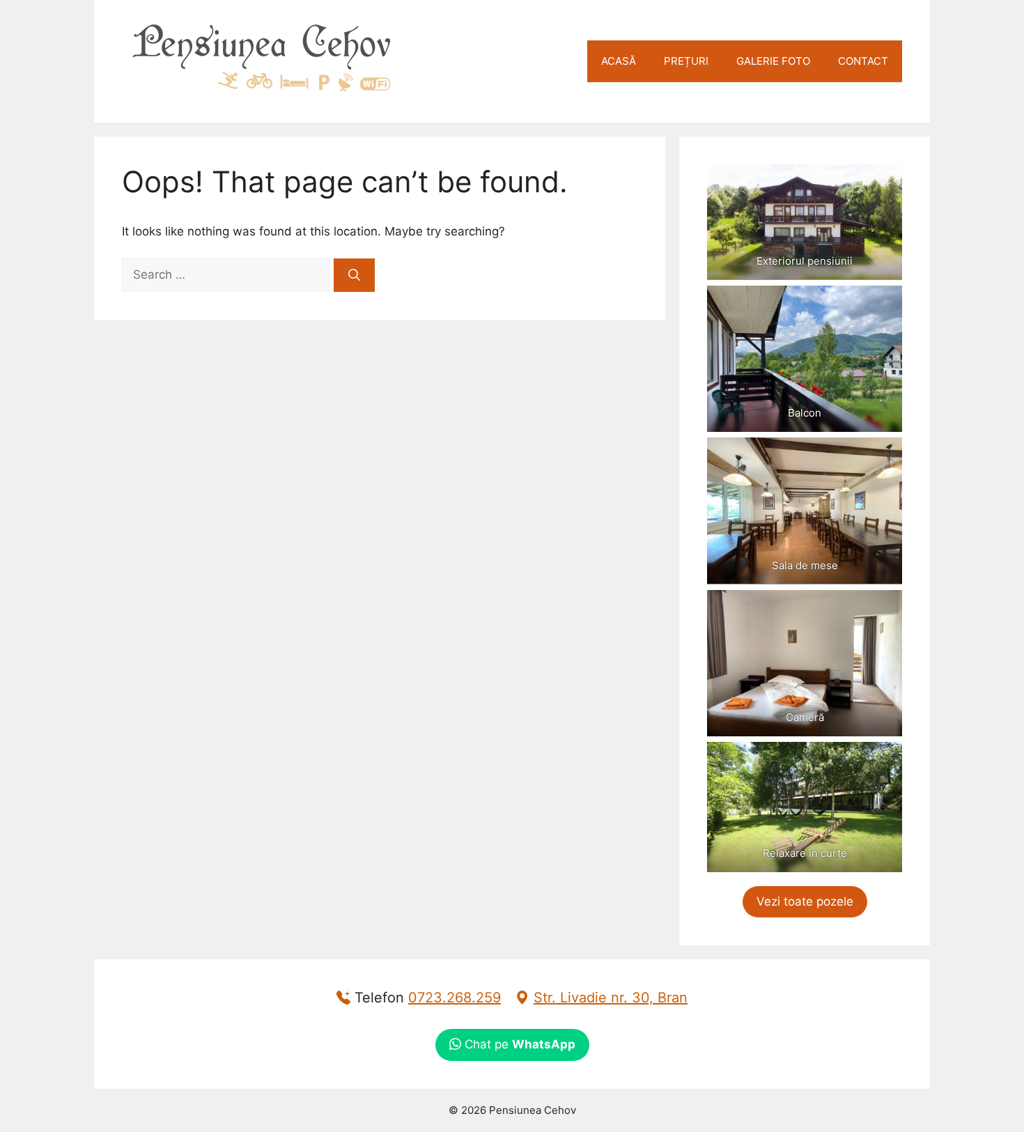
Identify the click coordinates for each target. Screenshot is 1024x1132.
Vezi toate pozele (805, 901)
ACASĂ (618, 61)
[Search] (354, 275)
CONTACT (863, 61)
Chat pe (518, 1044)
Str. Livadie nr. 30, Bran (611, 997)
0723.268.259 (454, 997)
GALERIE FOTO (773, 61)
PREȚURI (686, 61)
